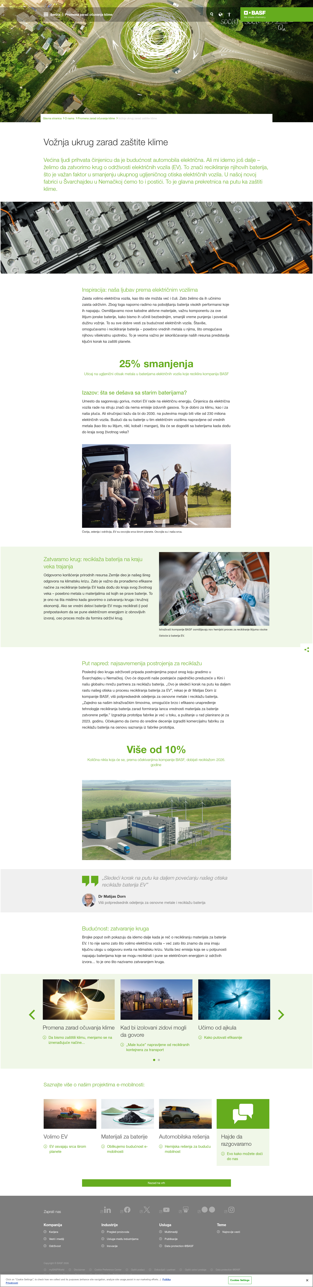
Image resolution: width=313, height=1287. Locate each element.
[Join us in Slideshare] (184, 1212)
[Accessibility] (229, 14)
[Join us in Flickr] (206, 1212)
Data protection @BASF (228, 1269)
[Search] (212, 14)
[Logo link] (255, 14)
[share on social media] (306, 650)
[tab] (154, 1060)
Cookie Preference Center (108, 1269)
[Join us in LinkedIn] (105, 1212)
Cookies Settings (240, 1280)
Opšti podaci (138, 1269)
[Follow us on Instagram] (229, 1212)
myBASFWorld (56, 1269)
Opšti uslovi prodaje (195, 1269)
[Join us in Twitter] (145, 1212)
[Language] (220, 14)
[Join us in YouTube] (164, 1212)
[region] (156, 1280)
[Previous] (32, 1015)
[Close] (307, 1280)
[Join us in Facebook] (125, 1212)
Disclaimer (79, 1269)
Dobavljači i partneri (164, 1269)
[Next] (281, 1015)
